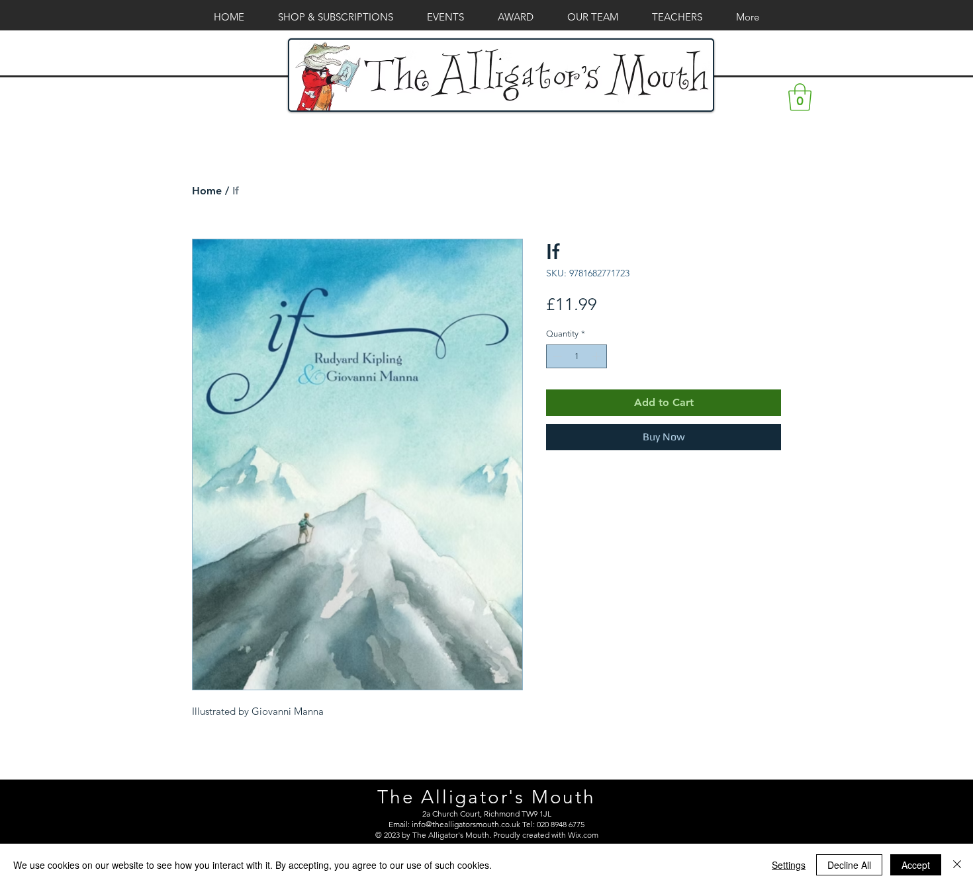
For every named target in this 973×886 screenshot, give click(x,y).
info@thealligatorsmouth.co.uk (466, 824)
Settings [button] (789, 864)
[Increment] (598, 356)
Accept (916, 864)
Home (207, 190)
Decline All (849, 864)
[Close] (957, 864)
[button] (799, 97)
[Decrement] (556, 356)
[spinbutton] (577, 356)
